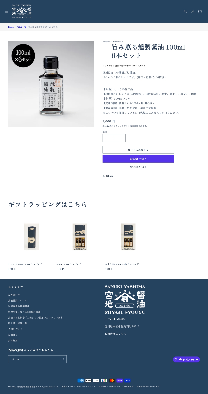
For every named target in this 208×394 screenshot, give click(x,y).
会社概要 (13, 340)
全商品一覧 (21, 26)
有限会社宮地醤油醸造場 (26, 386)
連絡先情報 (129, 386)
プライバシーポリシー (85, 386)
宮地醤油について (17, 300)
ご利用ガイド (15, 329)
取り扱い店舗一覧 (17, 323)
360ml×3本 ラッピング (68, 264)
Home (11, 26)
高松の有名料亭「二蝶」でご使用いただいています (35, 317)
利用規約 (102, 386)
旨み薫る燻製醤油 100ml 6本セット (44, 26)
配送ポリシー (115, 386)
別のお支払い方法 (138, 166)
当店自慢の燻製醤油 (18, 306)
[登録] (62, 359)
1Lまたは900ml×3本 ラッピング (122, 264)
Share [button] (110, 175)
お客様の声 (14, 294)
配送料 (110, 125)
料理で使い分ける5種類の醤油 (24, 311)
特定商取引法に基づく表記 (148, 386)
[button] (6, 11)
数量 (105, 131)
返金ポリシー (67, 386)
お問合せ (13, 334)
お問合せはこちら (115, 334)
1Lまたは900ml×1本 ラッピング (25, 264)
